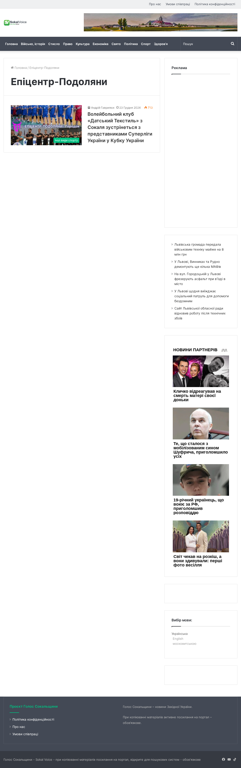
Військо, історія (33, 44)
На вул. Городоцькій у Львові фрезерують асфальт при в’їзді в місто (199, 279)
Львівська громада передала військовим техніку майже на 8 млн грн (199, 249)
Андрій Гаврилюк (102, 107)
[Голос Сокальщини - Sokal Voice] (15, 22)
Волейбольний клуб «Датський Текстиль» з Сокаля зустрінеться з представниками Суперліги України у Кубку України (120, 127)
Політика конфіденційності (215, 4)
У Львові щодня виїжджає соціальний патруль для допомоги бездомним (201, 296)
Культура (82, 44)
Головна (11, 44)
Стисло (54, 44)
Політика (131, 44)
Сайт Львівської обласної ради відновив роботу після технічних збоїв (199, 313)
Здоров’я (161, 44)
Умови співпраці (178, 4)
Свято (116, 44)
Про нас (155, 4)
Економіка (100, 44)
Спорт (146, 44)
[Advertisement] (201, 149)
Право (67, 44)
